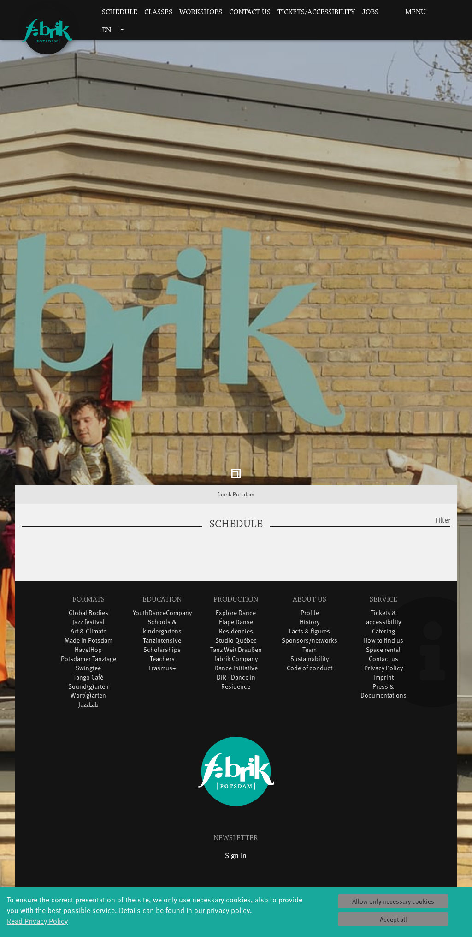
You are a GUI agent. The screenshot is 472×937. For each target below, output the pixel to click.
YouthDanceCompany (162, 613)
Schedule (119, 12)
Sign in (236, 856)
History (309, 623)
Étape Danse (236, 623)
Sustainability (309, 660)
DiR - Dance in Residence (236, 683)
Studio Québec (236, 641)
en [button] (107, 30)
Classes (158, 12)
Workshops (200, 12)
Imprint (383, 678)
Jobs (370, 12)
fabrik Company (236, 660)
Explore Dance (236, 613)
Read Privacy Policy (37, 920)
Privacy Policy (383, 669)
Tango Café (88, 678)
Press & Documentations (383, 692)
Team (309, 650)
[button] (388, 13)
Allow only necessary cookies (393, 901)
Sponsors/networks (309, 641)
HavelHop (88, 650)
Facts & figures (309, 632)
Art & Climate (88, 632)
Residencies (236, 632)
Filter (442, 521)
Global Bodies (88, 613)
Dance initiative (236, 669)
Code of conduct (309, 669)
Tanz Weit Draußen (236, 650)
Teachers (162, 660)
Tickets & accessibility (383, 618)
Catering (383, 632)
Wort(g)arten (88, 696)
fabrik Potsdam (236, 496)
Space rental (383, 650)
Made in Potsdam (88, 641)
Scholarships (162, 650)
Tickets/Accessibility (316, 12)
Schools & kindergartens (162, 628)
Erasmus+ (162, 669)
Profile (310, 613)
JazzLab (88, 706)
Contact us (250, 12)
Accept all (393, 919)
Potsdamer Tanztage (88, 660)
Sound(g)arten (88, 687)
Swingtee (88, 669)
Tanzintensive (162, 641)
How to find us (383, 641)
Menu (414, 12)
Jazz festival (88, 623)
